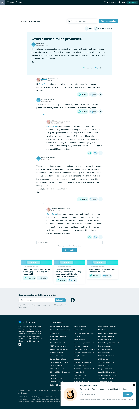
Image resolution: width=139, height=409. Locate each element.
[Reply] (95, 153)
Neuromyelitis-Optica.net (107, 327)
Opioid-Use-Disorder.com (107, 333)
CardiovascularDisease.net (59, 362)
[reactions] (89, 153)
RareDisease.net (104, 353)
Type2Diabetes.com (105, 382)
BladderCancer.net (56, 353)
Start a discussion (108, 21)
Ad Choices (22, 393)
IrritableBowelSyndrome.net (84, 353)
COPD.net (53, 375)
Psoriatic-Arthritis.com (106, 349)
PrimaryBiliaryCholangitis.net (108, 343)
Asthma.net (54, 340)
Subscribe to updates (105, 28)
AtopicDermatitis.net (57, 343)
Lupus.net (77, 359)
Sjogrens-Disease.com (106, 362)
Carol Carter (40, 43)
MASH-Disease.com (81, 365)
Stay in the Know (88, 385)
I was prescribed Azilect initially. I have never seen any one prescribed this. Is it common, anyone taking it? (68, 272)
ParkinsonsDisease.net (106, 336)
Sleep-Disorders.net (105, 369)
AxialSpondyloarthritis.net (59, 349)
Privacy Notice (120, 399)
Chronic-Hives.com (57, 369)
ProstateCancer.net (105, 346)
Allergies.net (54, 333)
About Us (21, 390)
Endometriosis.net (56, 382)
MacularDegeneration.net (83, 362)
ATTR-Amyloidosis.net (58, 346)
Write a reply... (43, 242)
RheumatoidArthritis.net (106, 356)
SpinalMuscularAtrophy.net (107, 375)
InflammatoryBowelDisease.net (85, 349)
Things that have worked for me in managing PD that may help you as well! (36, 271)
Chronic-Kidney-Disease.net (60, 372)
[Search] (69, 21)
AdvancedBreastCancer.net (60, 327)
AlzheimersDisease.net (58, 336)
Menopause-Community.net (84, 369)
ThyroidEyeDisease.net (106, 378)
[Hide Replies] (44, 115)
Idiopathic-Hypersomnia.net (84, 343)
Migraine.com (79, 378)
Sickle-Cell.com (103, 359)
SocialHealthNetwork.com (107, 372)
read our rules (67, 246)
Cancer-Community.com (58, 359)
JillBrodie (44, 79)
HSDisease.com (79, 340)
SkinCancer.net (103, 365)
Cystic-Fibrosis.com (57, 378)
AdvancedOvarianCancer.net (60, 330)
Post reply (69, 250)
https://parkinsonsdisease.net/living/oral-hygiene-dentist (70, 139)
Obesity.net (102, 330)
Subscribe (132, 2)
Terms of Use (22, 307)
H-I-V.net (77, 336)
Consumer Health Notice (58, 390)
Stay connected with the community (37, 295)
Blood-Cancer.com (56, 356)
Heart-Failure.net (80, 327)
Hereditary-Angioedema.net (84, 333)
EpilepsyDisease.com (57, 385)
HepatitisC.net (79, 330)
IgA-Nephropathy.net (81, 346)
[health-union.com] (26, 322)
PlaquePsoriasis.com (105, 340)
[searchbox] (84, 21)
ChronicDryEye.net (57, 365)
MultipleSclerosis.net (81, 382)
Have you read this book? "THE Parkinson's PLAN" (102, 270)
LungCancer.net (79, 356)
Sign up (128, 394)
